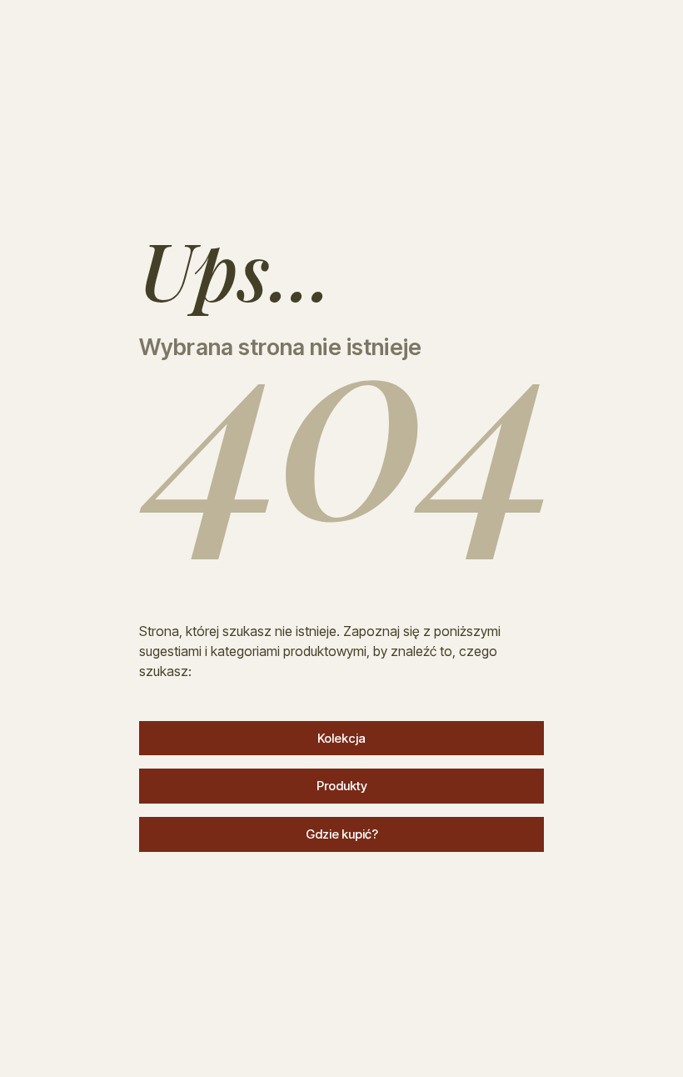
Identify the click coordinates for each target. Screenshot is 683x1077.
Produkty (342, 786)
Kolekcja (341, 738)
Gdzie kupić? (342, 834)
